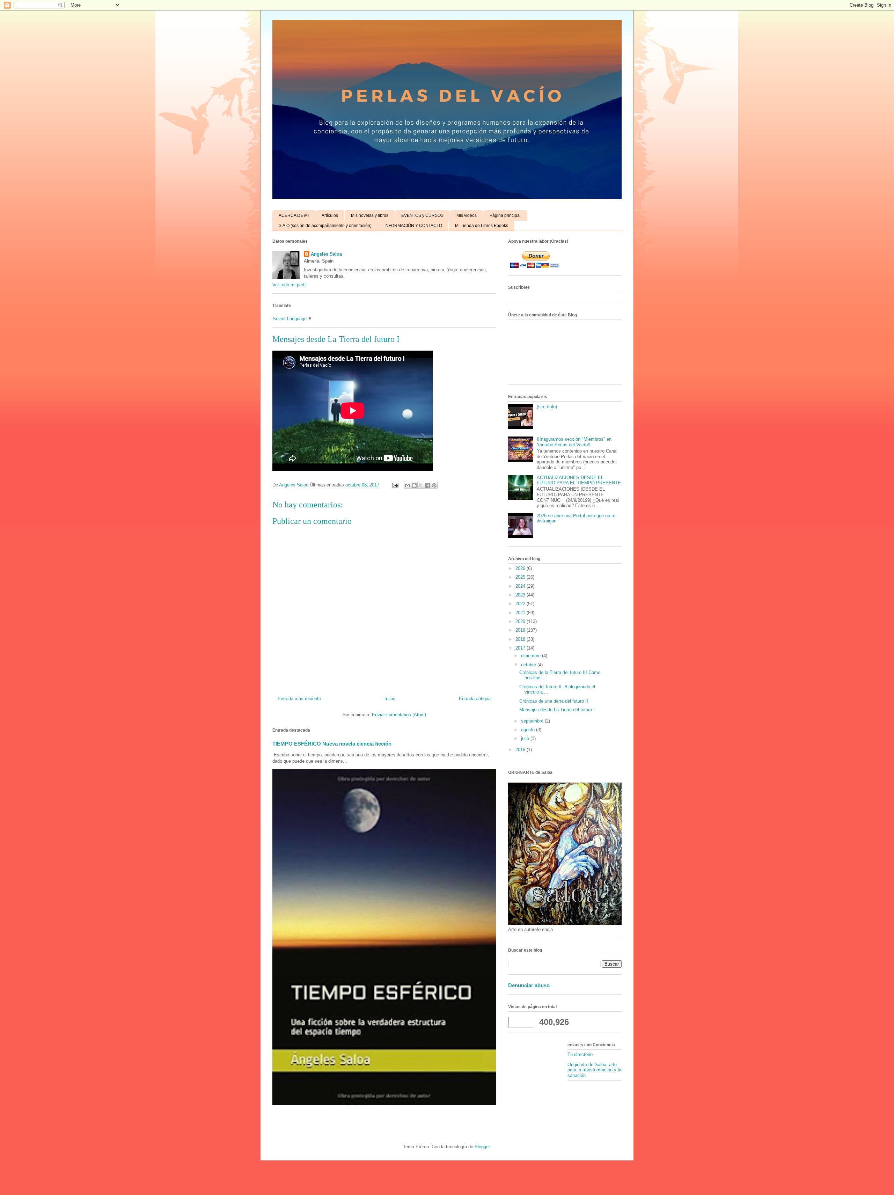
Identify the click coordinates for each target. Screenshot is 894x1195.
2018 (521, 639)
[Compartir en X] (420, 485)
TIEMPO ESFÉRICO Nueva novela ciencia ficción (331, 744)
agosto (528, 729)
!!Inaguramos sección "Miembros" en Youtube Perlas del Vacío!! (574, 442)
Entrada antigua (475, 698)
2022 (521, 603)
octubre (529, 664)
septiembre (533, 721)
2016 (521, 749)
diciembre (531, 655)
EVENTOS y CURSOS (422, 215)
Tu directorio (580, 1054)
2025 (521, 577)
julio (525, 738)
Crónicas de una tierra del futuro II (553, 701)
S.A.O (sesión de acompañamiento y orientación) (325, 225)
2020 (521, 621)
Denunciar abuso (529, 985)
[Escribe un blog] (414, 485)
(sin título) (547, 406)
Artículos (330, 215)
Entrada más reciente (299, 698)
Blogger (482, 1146)
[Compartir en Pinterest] (434, 485)
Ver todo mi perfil (289, 284)
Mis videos (466, 215)
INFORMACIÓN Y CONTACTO (413, 225)
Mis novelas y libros (369, 215)
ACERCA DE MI (294, 215)
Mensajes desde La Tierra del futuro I (557, 709)
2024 (521, 586)
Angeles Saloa (326, 254)
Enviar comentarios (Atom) (399, 714)
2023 (521, 595)
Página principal (505, 215)
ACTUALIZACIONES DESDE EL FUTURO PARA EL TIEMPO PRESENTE (579, 480)
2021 (521, 612)
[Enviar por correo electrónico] (407, 485)
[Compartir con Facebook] (427, 485)
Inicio (389, 698)
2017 (521, 648)
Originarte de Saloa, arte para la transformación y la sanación (594, 1070)
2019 (521, 630)
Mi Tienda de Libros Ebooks (481, 225)
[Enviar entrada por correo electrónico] (395, 484)
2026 (521, 568)
